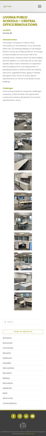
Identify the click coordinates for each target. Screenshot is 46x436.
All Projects (7, 338)
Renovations (8, 383)
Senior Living (8, 398)
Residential (7, 388)
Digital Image (29, 434)
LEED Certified (8, 368)
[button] (39, 6)
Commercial (8, 348)
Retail (5, 393)
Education (7, 353)
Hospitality (7, 363)
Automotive (8, 343)
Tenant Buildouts (10, 403)
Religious (6, 378)
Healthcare (7, 358)
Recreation (7, 373)
